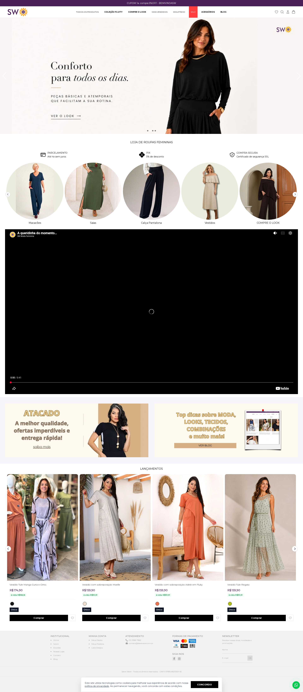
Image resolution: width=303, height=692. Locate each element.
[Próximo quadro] (298, 76)
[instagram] (179, 659)
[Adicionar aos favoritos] (72, 618)
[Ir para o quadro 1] (147, 130)
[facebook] (174, 659)
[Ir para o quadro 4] (155, 130)
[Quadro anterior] (4, 76)
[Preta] (12, 603)
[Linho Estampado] (84, 603)
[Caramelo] (157, 603)
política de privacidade (97, 686)
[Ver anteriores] (8, 194)
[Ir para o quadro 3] (153, 130)
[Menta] (229, 603)
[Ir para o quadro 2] (150, 130)
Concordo (204, 684)
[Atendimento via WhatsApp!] (296, 685)
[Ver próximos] (294, 194)
